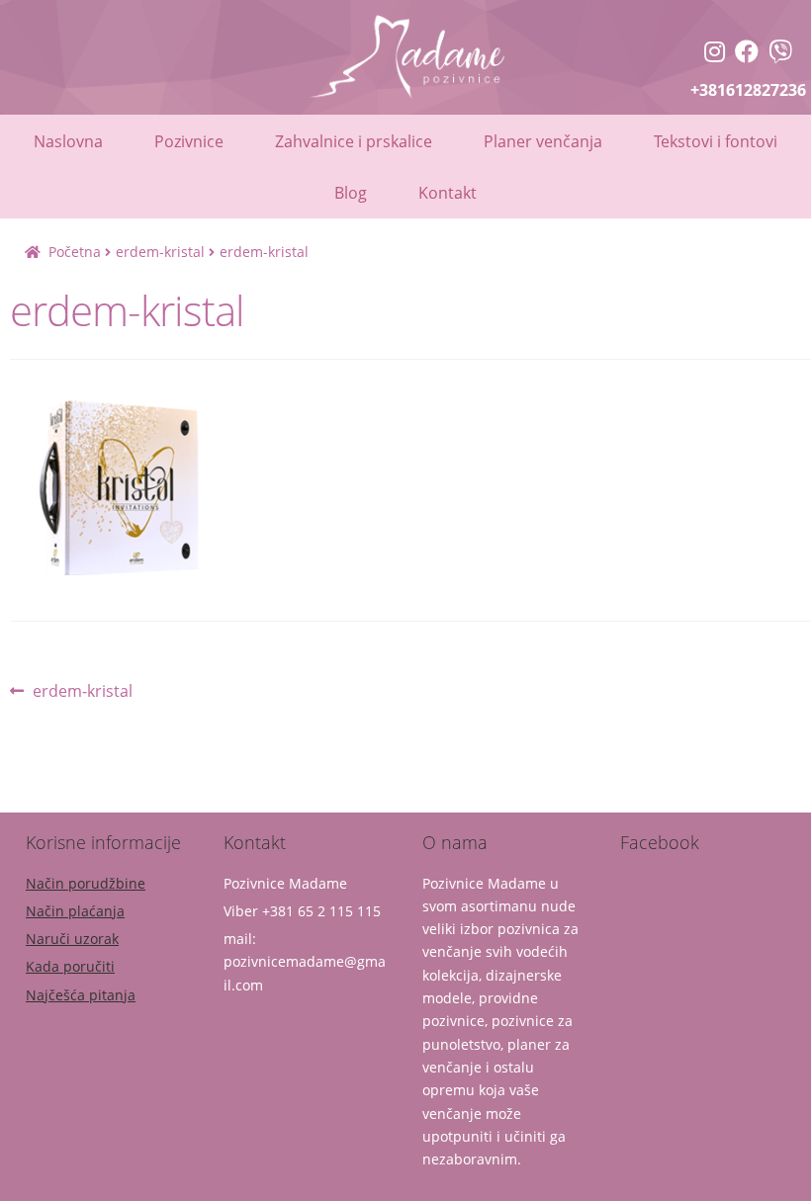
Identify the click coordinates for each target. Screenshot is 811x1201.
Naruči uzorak (72, 938)
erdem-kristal (160, 251)
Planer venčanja (543, 141)
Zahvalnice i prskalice (353, 141)
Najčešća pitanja (80, 995)
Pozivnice (189, 141)
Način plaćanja (75, 910)
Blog (350, 193)
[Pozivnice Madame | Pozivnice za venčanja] (714, 54)
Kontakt (447, 193)
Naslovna (68, 141)
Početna (74, 251)
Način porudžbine (85, 883)
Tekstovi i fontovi (715, 141)
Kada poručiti (70, 966)
